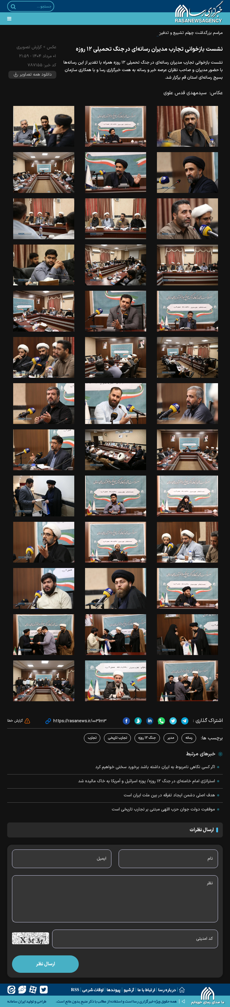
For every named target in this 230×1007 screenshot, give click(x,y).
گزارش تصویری (29, 47)
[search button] (13, 7)
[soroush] (137, 720)
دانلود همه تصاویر (35, 74)
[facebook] (126, 720)
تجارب (92, 738)
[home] (208, 996)
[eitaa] (11, 989)
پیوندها (113, 989)
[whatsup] (160, 720)
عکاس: (216, 93)
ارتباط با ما (146, 989)
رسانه (188, 738)
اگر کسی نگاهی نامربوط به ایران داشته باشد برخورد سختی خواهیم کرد (155, 767)
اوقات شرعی (92, 989)
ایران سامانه (16, 1001)
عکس (51, 47)
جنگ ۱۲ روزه (147, 738)
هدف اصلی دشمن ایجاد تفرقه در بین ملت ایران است (169, 795)
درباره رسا (167, 989)
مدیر (170, 738)
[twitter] (172, 720)
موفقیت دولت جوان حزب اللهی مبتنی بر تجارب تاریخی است (163, 809)
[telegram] (184, 720)
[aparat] (33, 989)
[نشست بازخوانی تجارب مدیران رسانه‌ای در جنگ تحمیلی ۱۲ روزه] (187, 126)
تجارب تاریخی (117, 738)
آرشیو (129, 989)
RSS (75, 989)
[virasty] (22, 989)
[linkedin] (149, 720)
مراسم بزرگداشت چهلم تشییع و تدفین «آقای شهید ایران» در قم (169, 33)
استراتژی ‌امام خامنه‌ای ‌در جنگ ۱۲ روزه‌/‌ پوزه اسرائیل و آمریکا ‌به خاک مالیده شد (146, 781)
